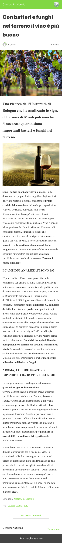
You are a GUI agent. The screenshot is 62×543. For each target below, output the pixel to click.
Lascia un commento (31, 515)
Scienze (30, 498)
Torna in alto (53, 529)
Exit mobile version (31, 538)
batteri (11, 505)
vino (26, 505)
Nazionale (19, 498)
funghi (19, 505)
